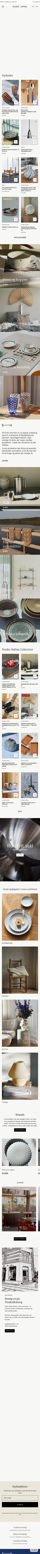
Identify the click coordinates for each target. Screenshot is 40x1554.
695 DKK (4, 153)
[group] (20, 2)
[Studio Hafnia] (20, 6)
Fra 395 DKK (24, 766)
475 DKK (4, 768)
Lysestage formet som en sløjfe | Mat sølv (28, 803)
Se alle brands (20, 1129)
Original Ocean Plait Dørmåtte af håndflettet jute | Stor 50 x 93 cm (10, 725)
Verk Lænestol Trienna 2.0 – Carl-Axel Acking (9, 188)
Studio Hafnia (6, 107)
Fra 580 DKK (24, 727)
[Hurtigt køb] (16, 180)
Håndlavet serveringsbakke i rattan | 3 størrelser (29, 763)
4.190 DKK (23, 153)
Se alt (20, 811)
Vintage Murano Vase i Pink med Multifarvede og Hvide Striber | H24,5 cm (28, 189)
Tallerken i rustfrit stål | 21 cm (10, 227)
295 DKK (23, 806)
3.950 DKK (23, 232)
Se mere (5, 284)
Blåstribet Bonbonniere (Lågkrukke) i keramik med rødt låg (9, 764)
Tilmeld (20, 1504)
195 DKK (4, 229)
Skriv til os (9, 1330)
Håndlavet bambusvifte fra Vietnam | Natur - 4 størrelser (29, 724)
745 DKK (4, 728)
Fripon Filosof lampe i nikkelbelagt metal (27, 150)
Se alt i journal (20, 1238)
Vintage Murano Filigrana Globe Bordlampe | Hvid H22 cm (29, 228)
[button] (33, 6)
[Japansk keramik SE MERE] (20, 39)
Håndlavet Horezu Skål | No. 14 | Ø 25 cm (10, 150)
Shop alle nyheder (20, 237)
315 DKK (4, 689)
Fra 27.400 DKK (5, 191)
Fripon (23, 147)
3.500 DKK (23, 192)
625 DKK (23, 687)
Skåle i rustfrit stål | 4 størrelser (8, 803)
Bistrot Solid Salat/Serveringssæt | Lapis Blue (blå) (28, 111)
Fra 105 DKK (5, 806)
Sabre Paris (24, 107)
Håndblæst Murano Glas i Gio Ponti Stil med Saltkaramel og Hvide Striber (10, 111)
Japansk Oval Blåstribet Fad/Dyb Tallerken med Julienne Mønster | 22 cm (9, 685)
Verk (3, 185)
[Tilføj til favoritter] (16, 82)
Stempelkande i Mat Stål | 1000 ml (29, 684)
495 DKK (4, 115)
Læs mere (5, 460)
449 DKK (23, 115)
